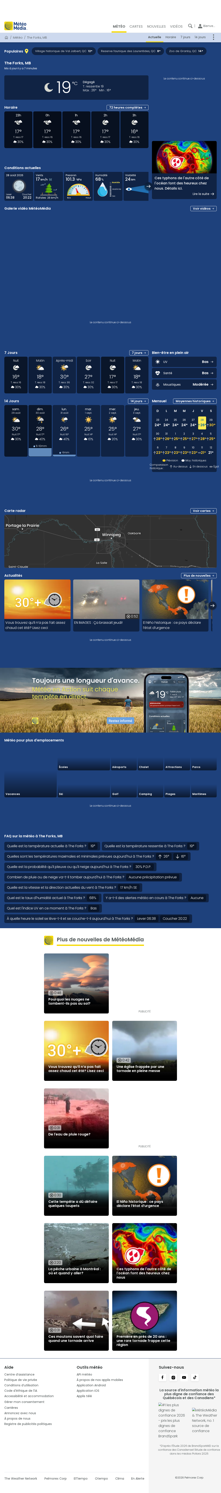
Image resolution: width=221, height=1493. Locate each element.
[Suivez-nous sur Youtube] (184, 1378)
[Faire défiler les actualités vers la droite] (212, 606)
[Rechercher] (190, 26)
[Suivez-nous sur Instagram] (173, 1378)
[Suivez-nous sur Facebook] (162, 1378)
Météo (18, 37)
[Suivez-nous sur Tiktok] (194, 1378)
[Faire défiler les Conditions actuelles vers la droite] (149, 186)
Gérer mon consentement (24, 1402)
